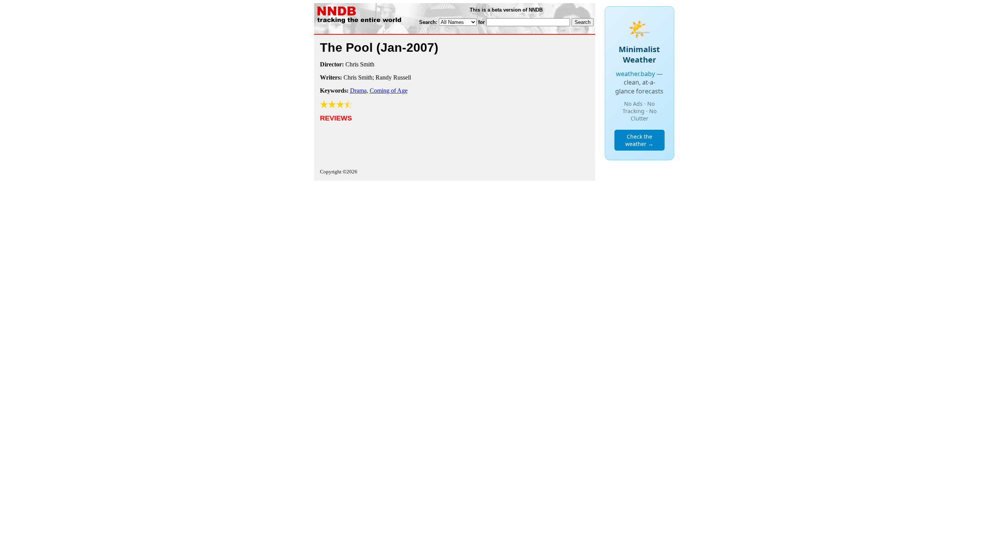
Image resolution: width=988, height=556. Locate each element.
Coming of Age (389, 90)
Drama (358, 90)
